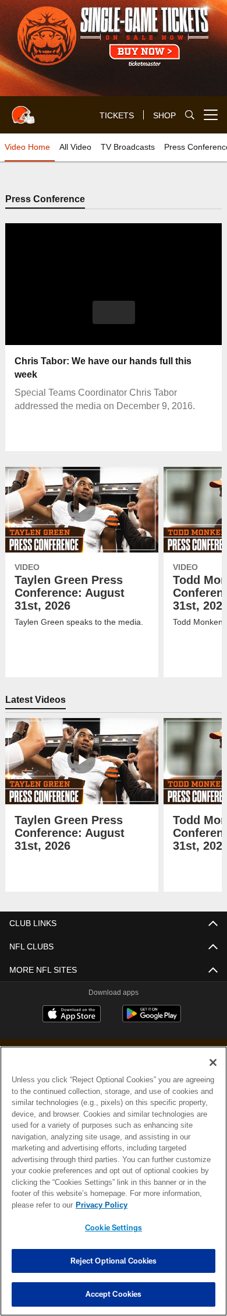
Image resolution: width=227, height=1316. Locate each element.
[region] (113, 1181)
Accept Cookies (114, 1294)
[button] (114, 313)
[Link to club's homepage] (23, 110)
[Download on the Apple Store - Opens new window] (71, 1016)
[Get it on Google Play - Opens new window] (151, 1020)
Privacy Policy (99, 1204)
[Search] (189, 115)
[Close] (213, 1062)
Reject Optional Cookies (113, 1260)
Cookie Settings (113, 1227)
